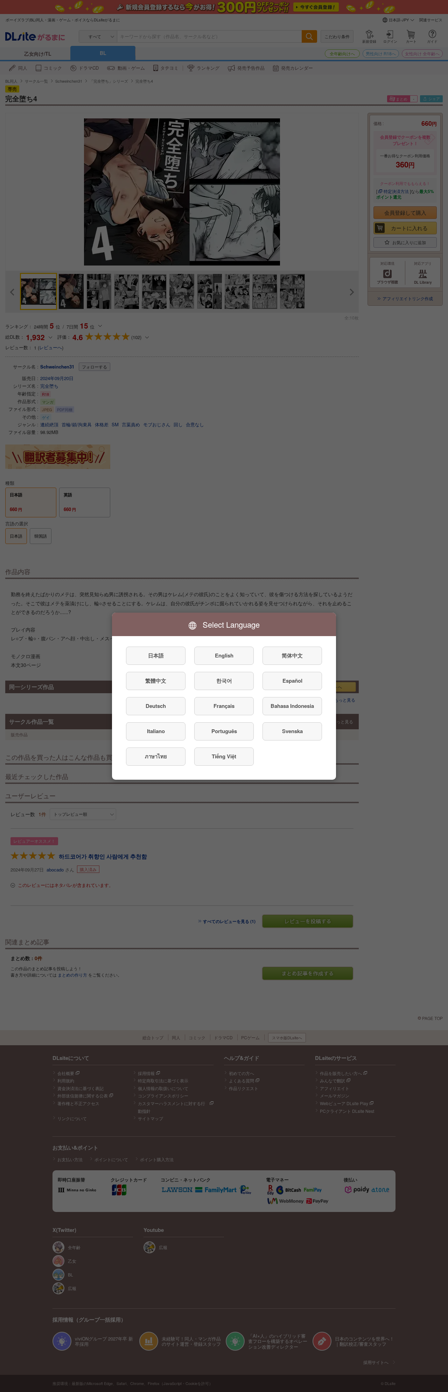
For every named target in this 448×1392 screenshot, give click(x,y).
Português (224, 731)
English (224, 655)
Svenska (292, 731)
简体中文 (292, 655)
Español (292, 680)
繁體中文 (155, 680)
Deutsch (156, 706)
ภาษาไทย (156, 756)
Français (224, 706)
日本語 (156, 655)
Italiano (156, 731)
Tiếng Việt (224, 756)
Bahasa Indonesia (292, 706)
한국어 (224, 680)
